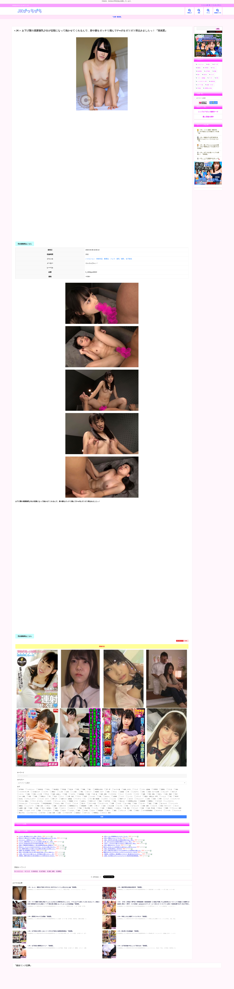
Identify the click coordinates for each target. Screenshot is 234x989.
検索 (102, 816)
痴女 (198, 74)
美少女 (205, 74)
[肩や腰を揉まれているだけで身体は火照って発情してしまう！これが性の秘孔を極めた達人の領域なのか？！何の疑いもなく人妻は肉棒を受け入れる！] (166, 678)
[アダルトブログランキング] (204, 102)
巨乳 (217, 77)
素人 (209, 64)
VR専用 (206, 67)
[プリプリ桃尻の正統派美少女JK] (166, 737)
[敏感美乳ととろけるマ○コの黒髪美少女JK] (123, 678)
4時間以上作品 (208, 88)
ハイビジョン (90, 259)
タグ (18, 786)
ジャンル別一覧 (206, 5)
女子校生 (129, 259)
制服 (215, 71)
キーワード (20, 772)
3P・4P (216, 64)
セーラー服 (200, 84)
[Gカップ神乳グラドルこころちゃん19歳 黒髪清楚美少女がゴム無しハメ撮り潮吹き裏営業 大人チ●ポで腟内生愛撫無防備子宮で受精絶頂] (80, 737)
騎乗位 (106, 259)
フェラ (112, 259)
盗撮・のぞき (210, 84)
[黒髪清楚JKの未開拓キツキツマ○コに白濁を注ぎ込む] (80, 678)
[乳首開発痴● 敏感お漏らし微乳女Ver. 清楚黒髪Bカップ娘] (123, 737)
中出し (214, 67)
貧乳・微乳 (120, 259)
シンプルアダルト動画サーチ (208, 111)
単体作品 (99, 259)
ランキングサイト (217, 5)
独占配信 (199, 71)
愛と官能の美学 (208, 116)
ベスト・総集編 (201, 77)
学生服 (199, 88)
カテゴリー (20, 779)
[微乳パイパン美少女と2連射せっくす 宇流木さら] (37, 678)
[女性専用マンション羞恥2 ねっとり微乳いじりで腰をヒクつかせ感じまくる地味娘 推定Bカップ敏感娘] (37, 737)
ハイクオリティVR (202, 81)
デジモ (210, 77)
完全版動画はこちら (25, 244)
